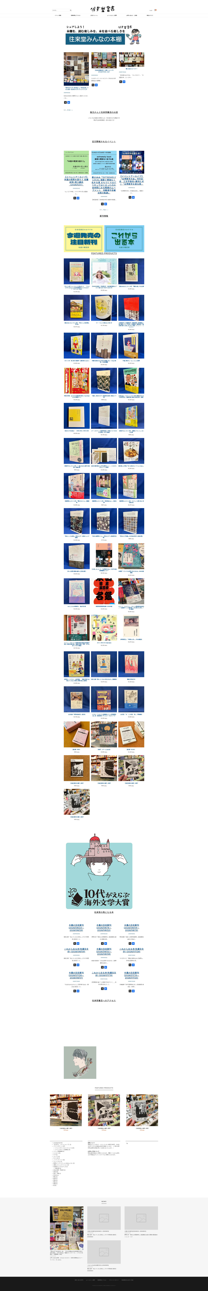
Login (150, 10)
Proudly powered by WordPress (97, 1285)
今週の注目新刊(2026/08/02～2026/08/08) (104, 951)
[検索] (71, 10)
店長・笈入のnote (79, 1280)
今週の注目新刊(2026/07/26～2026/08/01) (76, 975)
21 (68, 110)
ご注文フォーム (94, 15)
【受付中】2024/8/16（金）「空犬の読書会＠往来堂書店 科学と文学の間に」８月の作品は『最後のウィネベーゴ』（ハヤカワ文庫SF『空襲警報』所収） (66, 1253)
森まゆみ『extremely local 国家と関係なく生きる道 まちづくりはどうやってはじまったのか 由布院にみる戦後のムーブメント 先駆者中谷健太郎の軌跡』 (104, 185)
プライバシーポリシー (114, 1280)
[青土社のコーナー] (131, 65)
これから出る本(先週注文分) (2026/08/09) (98, 1265)
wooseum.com (113, 1285)
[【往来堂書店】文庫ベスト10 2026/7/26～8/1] (104, 67)
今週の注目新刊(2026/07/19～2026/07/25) (131, 975)
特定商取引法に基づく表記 (127, 1280)
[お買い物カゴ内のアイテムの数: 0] (127, 1143)
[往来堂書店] (102, 12)
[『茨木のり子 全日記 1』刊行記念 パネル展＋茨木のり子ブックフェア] (76, 84)
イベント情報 (58, 15)
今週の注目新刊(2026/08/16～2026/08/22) (104, 927)
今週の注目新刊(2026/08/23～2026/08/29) (76, 927)
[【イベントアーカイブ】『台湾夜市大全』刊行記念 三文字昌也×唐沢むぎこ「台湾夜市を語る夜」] (131, 172)
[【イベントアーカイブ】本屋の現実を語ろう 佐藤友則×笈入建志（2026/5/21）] (76, 173)
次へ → (71, 110)
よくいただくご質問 (112, 15)
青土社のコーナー (131, 69)
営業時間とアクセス (75, 15)
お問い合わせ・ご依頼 (132, 15)
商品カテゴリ (150, 15)
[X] (74, 198)
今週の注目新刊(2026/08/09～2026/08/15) (131, 927)
